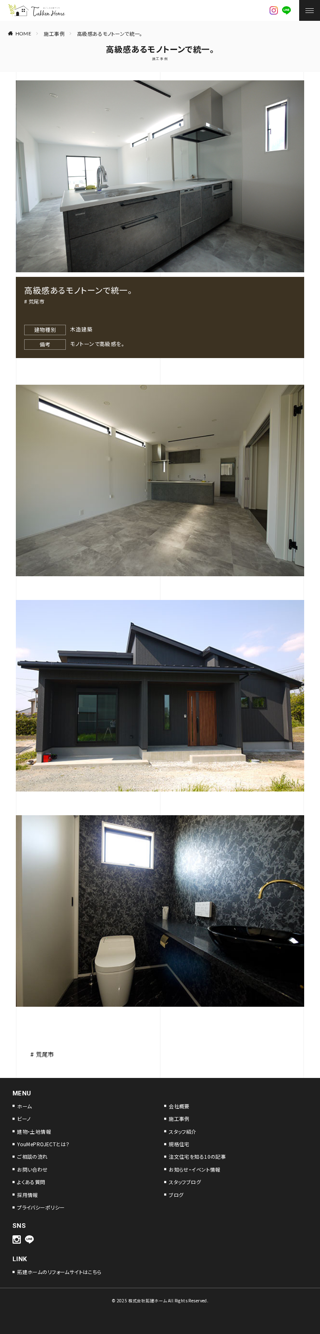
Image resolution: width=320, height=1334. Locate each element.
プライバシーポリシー (41, 1207)
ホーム (24, 1106)
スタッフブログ (185, 1181)
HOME (23, 33)
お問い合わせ (32, 1169)
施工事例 (54, 33)
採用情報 (27, 1194)
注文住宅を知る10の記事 (197, 1156)
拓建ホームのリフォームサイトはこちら (59, 1271)
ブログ (176, 1194)
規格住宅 (179, 1143)
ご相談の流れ (32, 1156)
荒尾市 (36, 301)
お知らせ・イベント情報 (194, 1169)
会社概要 (179, 1106)
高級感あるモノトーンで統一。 (109, 33)
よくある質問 (31, 1181)
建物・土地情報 (34, 1131)
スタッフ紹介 (183, 1131)
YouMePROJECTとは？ (43, 1143)
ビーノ (23, 1118)
